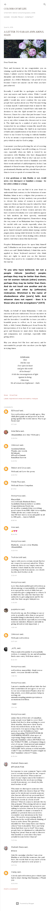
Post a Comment (11, 889)
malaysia (35, 398)
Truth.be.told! (16, 557)
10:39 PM (14, 550)
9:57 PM (14, 865)
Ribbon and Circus (18, 468)
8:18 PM (14, 520)
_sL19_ (14, 648)
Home (7, 17)
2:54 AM (14, 707)
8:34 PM (14, 534)
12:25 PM (14, 438)
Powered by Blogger (27, 903)
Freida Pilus (16, 482)
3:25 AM (14, 575)
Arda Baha (15, 431)
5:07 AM (14, 641)
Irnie (13, 527)
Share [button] (6, 395)
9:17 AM (14, 424)
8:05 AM (14, 756)
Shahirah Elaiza (17, 763)
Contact (29, 17)
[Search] (44, 3)
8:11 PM (13, 489)
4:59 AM (14, 627)
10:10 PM (14, 883)
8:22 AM (14, 660)
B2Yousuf (15, 411)
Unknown (15, 445)
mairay (14, 872)
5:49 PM (14, 461)
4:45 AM (14, 602)
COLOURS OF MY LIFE (15, 8)
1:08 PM (14, 676)
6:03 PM (14, 475)
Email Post (13, 395)
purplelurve (16, 609)
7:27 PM (14, 840)
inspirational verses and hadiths (20, 398)
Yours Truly (17, 17)
